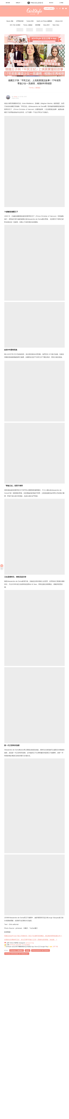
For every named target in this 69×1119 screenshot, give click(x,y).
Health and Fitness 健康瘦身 (44, 21)
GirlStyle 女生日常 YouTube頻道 (20, 944)
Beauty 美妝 (10, 21)
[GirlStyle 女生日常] (34, 11)
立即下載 (55, 946)
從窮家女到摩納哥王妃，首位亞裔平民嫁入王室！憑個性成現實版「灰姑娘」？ (30, 939)
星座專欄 (37, 25)
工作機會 (61, 2)
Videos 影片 (46, 25)
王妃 (27, 950)
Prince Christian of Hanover (17, 953)
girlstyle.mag (30, 943)
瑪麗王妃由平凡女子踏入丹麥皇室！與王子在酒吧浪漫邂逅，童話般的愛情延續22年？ (33, 936)
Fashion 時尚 (30, 21)
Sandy (16, 96)
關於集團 (8, 2)
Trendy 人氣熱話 (27, 25)
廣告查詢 (51, 2)
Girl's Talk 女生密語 (15, 25)
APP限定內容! (20, 21)
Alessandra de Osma (40, 950)
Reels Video (56, 25)
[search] (57, 8)
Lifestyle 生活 (59, 21)
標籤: (6, 950)
